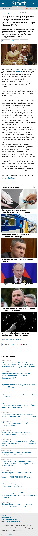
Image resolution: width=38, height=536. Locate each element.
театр (8, 339)
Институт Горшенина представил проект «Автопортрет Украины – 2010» (16, 505)
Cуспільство (11, 13)
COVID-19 (27, 9)
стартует (19, 72)
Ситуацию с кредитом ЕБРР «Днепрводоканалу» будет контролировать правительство (18, 495)
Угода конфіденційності (9, 519)
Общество (18, 339)
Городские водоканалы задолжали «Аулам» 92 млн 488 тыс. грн (18, 386)
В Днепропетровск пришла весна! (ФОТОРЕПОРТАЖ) (14, 424)
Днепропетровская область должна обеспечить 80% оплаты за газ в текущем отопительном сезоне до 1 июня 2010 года (18, 364)
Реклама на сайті (6, 517)
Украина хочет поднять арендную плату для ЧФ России (18, 395)
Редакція (4, 515)
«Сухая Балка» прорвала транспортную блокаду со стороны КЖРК (16, 453)
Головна (6, 9)
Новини (17, 9)
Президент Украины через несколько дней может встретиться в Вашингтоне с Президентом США (17, 375)
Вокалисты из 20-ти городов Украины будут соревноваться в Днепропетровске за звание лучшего (18, 443)
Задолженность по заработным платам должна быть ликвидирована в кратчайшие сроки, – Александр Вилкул (18, 405)
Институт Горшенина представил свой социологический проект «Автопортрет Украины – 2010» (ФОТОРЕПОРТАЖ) (16, 474)
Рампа (12, 339)
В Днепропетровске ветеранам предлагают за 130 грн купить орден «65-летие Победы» (18, 415)
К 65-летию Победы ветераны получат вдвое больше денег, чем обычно (18, 485)
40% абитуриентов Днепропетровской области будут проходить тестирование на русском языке (17, 463)
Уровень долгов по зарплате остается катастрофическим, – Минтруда (15, 433)
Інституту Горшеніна (13, 521)
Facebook (11, 178)
